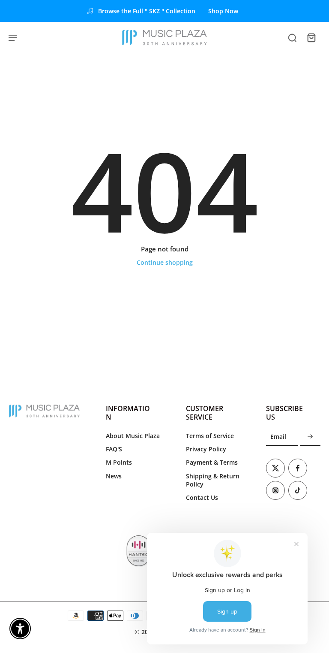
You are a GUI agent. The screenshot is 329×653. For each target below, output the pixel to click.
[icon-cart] (311, 37)
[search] (292, 37)
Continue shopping (165, 262)
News (114, 476)
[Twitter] (275, 468)
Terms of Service (210, 436)
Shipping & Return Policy (212, 480)
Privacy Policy (206, 449)
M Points (119, 462)
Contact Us (202, 497)
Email (278, 437)
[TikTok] (297, 490)
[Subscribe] (310, 437)
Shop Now (223, 11)
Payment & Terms (212, 462)
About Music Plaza (133, 436)
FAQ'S (114, 449)
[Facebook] (297, 468)
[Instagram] (275, 490)
